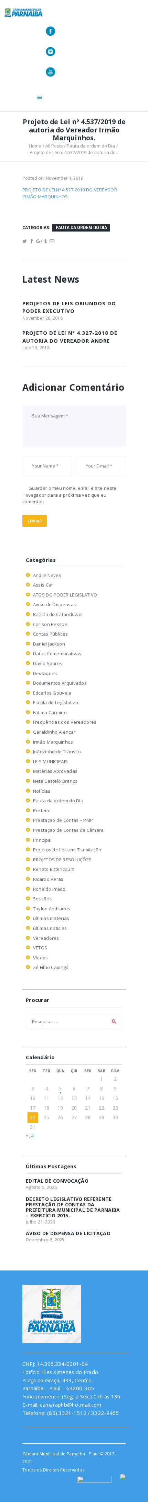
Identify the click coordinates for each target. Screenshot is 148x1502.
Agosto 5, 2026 (41, 1187)
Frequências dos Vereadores (65, 722)
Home (35, 146)
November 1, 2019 (64, 178)
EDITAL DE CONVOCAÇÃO (57, 1181)
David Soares (48, 663)
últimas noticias (50, 928)
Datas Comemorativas (57, 653)
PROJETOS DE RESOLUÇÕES (62, 859)
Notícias (41, 791)
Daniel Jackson (49, 644)
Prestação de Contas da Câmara (68, 830)
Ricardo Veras (48, 879)
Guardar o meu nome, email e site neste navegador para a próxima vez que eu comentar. (69, 495)
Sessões (42, 899)
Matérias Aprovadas (55, 771)
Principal (42, 840)
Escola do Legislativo (55, 702)
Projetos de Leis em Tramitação (67, 850)
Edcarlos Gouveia (52, 693)
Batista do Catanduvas (58, 614)
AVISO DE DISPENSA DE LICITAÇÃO (68, 1233)
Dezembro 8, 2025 (45, 1240)
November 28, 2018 (42, 318)
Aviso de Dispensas (54, 604)
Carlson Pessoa (50, 624)
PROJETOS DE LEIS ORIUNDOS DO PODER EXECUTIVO (69, 307)
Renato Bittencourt (53, 869)
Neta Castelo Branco (55, 781)
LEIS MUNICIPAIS (50, 761)
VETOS (40, 948)
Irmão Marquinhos (53, 742)
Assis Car (43, 585)
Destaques (45, 673)
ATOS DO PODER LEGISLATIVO (65, 595)
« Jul (30, 1135)
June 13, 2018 (36, 348)
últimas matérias (51, 918)
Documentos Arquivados (60, 683)
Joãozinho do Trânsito (57, 751)
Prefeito (42, 810)
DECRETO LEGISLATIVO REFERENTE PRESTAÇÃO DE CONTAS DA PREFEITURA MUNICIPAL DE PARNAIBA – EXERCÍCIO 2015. (73, 1207)
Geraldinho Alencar (54, 732)
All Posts (54, 146)
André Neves (47, 575)
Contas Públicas (50, 634)
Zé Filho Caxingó (51, 967)
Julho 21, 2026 (40, 1222)
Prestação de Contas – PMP (63, 820)
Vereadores (46, 938)
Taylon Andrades (52, 909)
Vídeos (40, 958)
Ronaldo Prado (49, 889)
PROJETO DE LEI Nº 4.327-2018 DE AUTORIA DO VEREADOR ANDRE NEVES (69, 340)
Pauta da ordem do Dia (91, 146)
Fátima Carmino (50, 712)
